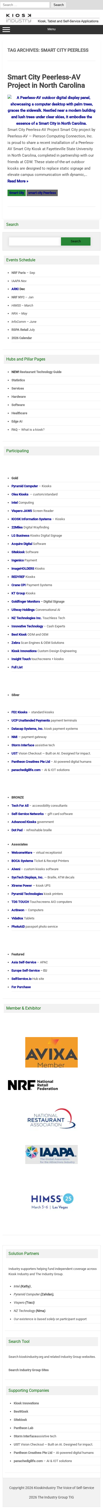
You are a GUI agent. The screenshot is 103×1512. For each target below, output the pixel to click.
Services (18, 388)
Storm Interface (25, 1436)
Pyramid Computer (27, 1294)
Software (18, 405)
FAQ (15, 429)
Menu (52, 29)
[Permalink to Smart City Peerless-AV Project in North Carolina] (52, 123)
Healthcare (19, 413)
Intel (17, 1286)
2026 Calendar (22, 338)
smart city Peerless (42, 193)
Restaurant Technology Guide (41, 372)
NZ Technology (24, 1311)
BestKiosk (21, 1411)
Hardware (19, 396)
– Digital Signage (38, 601)
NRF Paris (19, 273)
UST (17, 1444)
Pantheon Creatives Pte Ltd (33, 1453)
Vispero (19, 1302)
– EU (29, 970)
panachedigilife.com (28, 1461)
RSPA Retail (20, 330)
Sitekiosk (20, 1420)
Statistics (18, 380)
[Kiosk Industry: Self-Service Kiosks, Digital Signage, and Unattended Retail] (51, 23)
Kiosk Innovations (26, 1403)
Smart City (16, 193)
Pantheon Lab (23, 1428)
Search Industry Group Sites (28, 1370)
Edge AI (17, 421)
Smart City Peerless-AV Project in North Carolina (46, 81)
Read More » (18, 181)
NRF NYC (18, 297)
